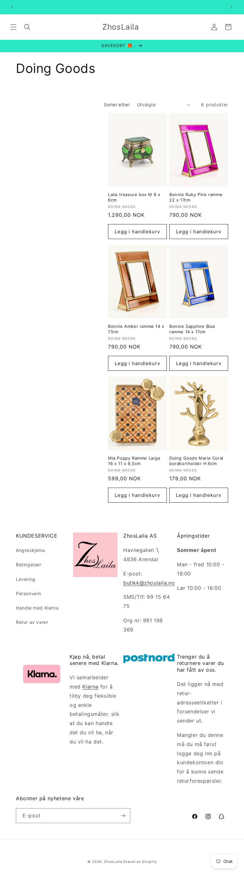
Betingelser (28, 564)
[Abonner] (123, 815)
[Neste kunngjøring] (232, 7)
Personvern (28, 593)
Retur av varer (32, 622)
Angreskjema (30, 550)
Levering (26, 579)
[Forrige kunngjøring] (12, 7)
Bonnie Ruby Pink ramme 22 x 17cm (195, 197)
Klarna (90, 686)
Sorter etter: (117, 104)
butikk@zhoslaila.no (149, 583)
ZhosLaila (113, 861)
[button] (13, 27)
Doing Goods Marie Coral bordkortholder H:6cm (196, 460)
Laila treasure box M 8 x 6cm (134, 197)
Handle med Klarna (37, 607)
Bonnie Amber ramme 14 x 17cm (136, 329)
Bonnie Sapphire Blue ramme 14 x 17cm (192, 329)
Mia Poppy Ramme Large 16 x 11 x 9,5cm (134, 460)
